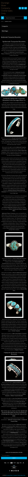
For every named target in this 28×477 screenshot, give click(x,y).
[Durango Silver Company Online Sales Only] (14, 467)
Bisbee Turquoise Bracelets (17, 395)
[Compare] (22, 8)
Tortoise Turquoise (16, 330)
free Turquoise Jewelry (9, 440)
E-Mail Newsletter (14, 432)
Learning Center (9, 427)
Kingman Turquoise (19, 349)
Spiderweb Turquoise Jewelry (14, 419)
